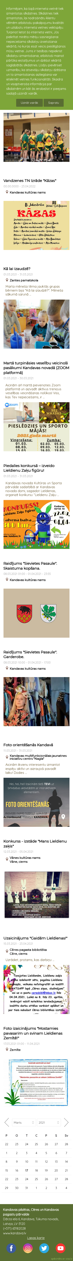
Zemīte (15, 1049)
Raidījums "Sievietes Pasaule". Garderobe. (30, 654)
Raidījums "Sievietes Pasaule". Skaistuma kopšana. (30, 566)
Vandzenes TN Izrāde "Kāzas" (30, 180)
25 (36, 1144)
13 (56, 1161)
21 (66, 1170)
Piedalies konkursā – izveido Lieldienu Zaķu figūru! (29, 468)
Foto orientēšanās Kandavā (28, 745)
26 (46, 1144)
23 (16, 1144)
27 (56, 1144)
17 (26, 1170)
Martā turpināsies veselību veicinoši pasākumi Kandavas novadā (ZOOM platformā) (36, 368)
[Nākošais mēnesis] (66, 1122)
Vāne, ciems (18, 861)
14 (66, 1161)
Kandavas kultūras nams (28, 192)
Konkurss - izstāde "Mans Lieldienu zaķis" (35, 843)
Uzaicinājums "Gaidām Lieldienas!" (35, 938)
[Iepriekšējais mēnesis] (7, 1122)
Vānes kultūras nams (25, 857)
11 (36, 1161)
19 (46, 1170)
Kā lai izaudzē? (17, 268)
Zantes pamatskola (24, 280)
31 (26, 1188)
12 (46, 1161)
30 (16, 1188)
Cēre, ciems (18, 953)
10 (26, 1161)
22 (6, 1144)
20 (56, 1170)
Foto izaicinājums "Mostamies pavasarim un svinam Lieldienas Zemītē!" (33, 1033)
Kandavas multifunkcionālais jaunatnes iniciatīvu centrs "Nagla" (38, 757)
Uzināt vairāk (29, 103)
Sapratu (53, 103)
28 (66, 1144)
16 (16, 1170)
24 (26, 1144)
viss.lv (69, 1258)
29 (6, 1188)
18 (36, 1170)
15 (6, 1170)
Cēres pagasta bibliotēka (28, 949)
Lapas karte (36, 1238)
